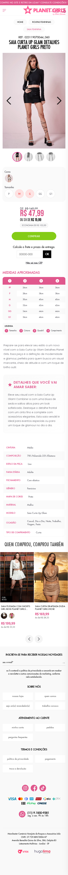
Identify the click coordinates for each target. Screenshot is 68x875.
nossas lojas (18, 696)
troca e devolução (17, 769)
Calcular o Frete (30, 254)
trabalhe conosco (50, 706)
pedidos (50, 727)
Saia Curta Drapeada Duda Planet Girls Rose (50, 607)
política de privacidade (18, 759)
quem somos (50, 696)
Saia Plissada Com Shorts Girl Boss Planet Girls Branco (15, 608)
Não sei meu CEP (34, 263)
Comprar (34, 236)
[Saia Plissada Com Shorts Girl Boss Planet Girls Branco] (4, 616)
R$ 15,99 (36, 220)
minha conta (18, 727)
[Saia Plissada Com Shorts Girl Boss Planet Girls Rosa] (12, 616)
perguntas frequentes (17, 737)
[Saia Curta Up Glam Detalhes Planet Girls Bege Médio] (9, 178)
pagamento (50, 759)
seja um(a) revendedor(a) (18, 706)
